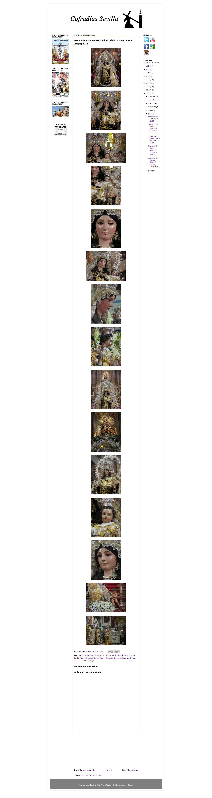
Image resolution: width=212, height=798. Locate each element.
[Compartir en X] (114, 652)
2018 (148, 80)
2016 (148, 87)
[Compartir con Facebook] (116, 652)
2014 (148, 93)
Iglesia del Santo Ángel (108, 655)
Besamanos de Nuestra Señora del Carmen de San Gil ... (153, 128)
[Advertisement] (106, 749)
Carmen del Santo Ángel (90, 655)
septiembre (152, 107)
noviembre (152, 100)
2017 (148, 83)
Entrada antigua (130, 769)
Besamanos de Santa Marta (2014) (153, 119)
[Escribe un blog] (112, 652)
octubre (151, 103)
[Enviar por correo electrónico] (109, 652)
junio (150, 171)
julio (150, 114)
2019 (148, 76)
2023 (148, 66)
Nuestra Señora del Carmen (89, 658)
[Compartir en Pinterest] (119, 652)
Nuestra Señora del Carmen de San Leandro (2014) (154, 139)
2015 (148, 90)
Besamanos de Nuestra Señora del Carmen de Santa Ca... (153, 150)
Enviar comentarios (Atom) (93, 775)
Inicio (109, 769)
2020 (148, 73)
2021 (148, 69)
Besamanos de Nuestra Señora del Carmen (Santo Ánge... (154, 162)
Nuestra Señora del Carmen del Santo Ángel (115, 658)
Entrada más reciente (84, 769)
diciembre (152, 96)
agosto (150, 110)
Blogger (130, 785)
